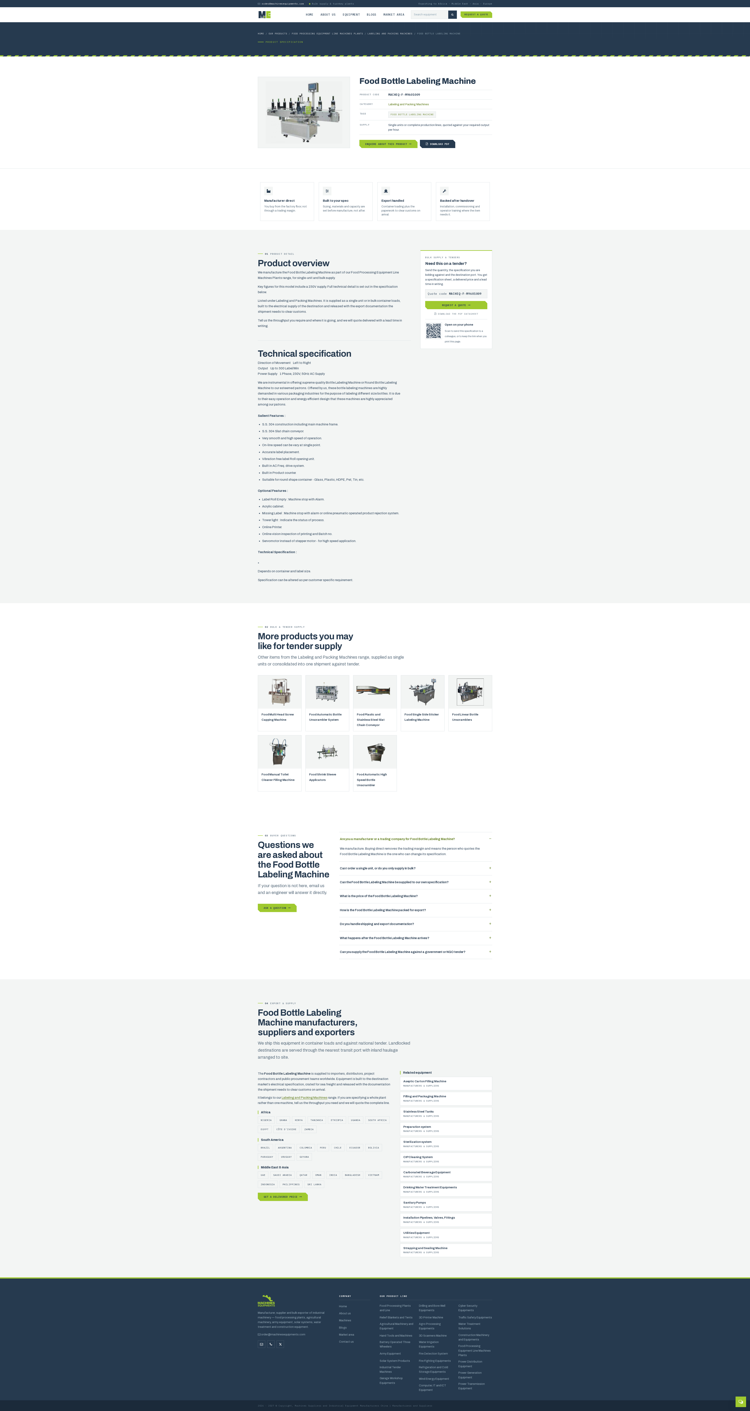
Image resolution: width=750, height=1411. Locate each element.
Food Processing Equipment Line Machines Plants (327, 33)
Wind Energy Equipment (434, 1378)
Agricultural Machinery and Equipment (396, 1326)
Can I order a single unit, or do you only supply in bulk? (378, 868)
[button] (741, 1402)
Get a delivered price (280, 1196)
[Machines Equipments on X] (280, 1344)
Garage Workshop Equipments (391, 1380)
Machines (345, 1320)
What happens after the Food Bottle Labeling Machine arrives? (384, 938)
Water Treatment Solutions (469, 1326)
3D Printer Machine (431, 1317)
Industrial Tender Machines (390, 1369)
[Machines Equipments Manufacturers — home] (266, 1302)
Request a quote (476, 14)
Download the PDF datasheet (458, 313)
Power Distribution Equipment (470, 1364)
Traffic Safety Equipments (475, 1317)
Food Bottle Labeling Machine (412, 114)
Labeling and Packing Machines (390, 33)
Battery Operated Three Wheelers (395, 1344)
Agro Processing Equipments (430, 1326)
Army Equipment (390, 1353)
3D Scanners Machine (433, 1335)
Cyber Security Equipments (467, 1308)
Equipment (351, 14)
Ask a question (275, 907)
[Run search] (452, 15)
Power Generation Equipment (470, 1375)
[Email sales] (261, 1344)
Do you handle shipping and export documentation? (377, 924)
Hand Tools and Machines (396, 1335)
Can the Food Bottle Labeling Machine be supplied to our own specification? (394, 882)
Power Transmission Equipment (471, 1386)
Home (309, 14)
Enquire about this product (386, 144)
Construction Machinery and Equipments (473, 1337)
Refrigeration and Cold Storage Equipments (433, 1369)
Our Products (278, 33)
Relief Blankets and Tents (396, 1317)
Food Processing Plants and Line (395, 1308)
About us (328, 14)
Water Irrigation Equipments (429, 1344)
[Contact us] (271, 1344)
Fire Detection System (433, 1353)
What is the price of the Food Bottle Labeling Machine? (379, 896)
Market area (393, 14)
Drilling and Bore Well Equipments (432, 1308)
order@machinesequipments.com (283, 3)
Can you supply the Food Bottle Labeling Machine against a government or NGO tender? (402, 952)
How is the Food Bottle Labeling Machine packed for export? (383, 910)
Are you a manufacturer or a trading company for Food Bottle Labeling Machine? (397, 839)
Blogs (371, 14)
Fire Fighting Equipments (435, 1360)
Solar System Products (395, 1360)
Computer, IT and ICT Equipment (432, 1387)
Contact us (346, 1341)
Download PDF (439, 144)
